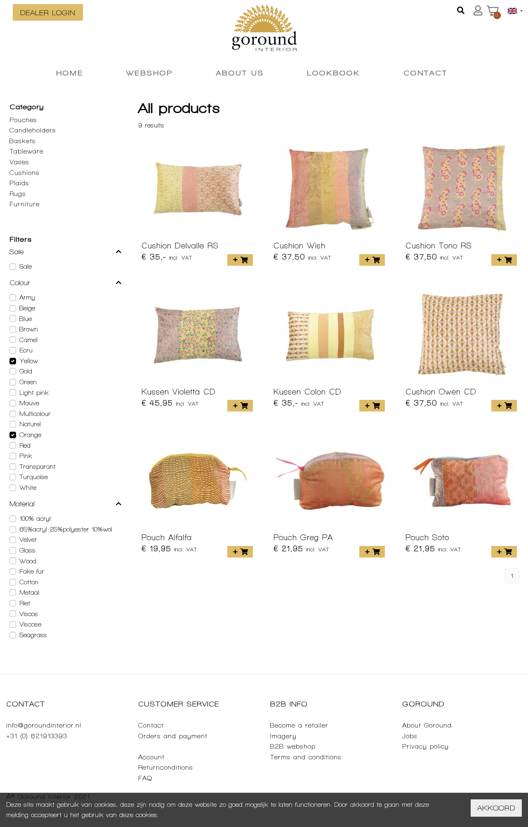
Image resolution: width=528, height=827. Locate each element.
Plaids (19, 183)
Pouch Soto (427, 537)
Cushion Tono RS (438, 245)
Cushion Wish (299, 245)
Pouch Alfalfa (166, 537)
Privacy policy (425, 746)
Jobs (409, 736)
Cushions (24, 172)
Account (151, 757)
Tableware (26, 151)
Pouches (23, 119)
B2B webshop (293, 746)
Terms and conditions (306, 757)
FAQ (145, 778)
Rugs (17, 193)
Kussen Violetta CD (178, 392)
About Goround (427, 725)
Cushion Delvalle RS (180, 245)
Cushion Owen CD (440, 392)
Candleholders (32, 130)
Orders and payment (172, 736)
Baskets (22, 140)
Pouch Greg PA (303, 537)
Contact (151, 725)
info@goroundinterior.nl (43, 725)
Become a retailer (299, 725)
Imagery (283, 736)
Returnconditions (165, 767)
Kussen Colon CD (307, 392)
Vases (19, 161)
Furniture (24, 204)
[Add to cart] (240, 260)
